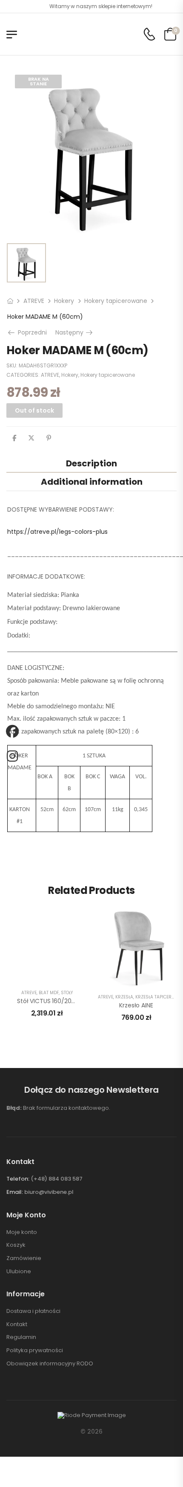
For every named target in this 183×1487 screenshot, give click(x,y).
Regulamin (21, 1337)
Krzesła (124, 997)
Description (91, 463)
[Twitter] (31, 438)
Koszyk (16, 1245)
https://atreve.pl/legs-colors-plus (57, 531)
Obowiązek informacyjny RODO (49, 1363)
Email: (14, 1192)
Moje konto (21, 1232)
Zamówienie (23, 1258)
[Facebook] (14, 438)
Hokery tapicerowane (115, 301)
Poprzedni (31, 332)
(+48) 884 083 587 (57, 1179)
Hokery (64, 301)
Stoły (67, 992)
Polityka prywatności (34, 1350)
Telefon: (17, 1179)
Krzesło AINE (136, 1005)
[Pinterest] (48, 438)
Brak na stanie (38, 81)
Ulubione (18, 1271)
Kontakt (16, 1324)
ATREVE (33, 301)
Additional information (92, 482)
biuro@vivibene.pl (49, 1192)
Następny (74, 332)
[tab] (91, 463)
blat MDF (49, 992)
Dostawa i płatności (33, 1311)
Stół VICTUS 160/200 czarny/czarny (68, 1001)
